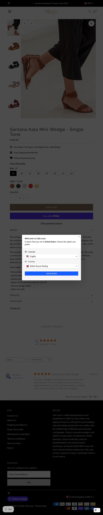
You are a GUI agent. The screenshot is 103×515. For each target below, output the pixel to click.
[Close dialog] (79, 236)
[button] (97, 510)
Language (31, 252)
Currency (31, 261)
